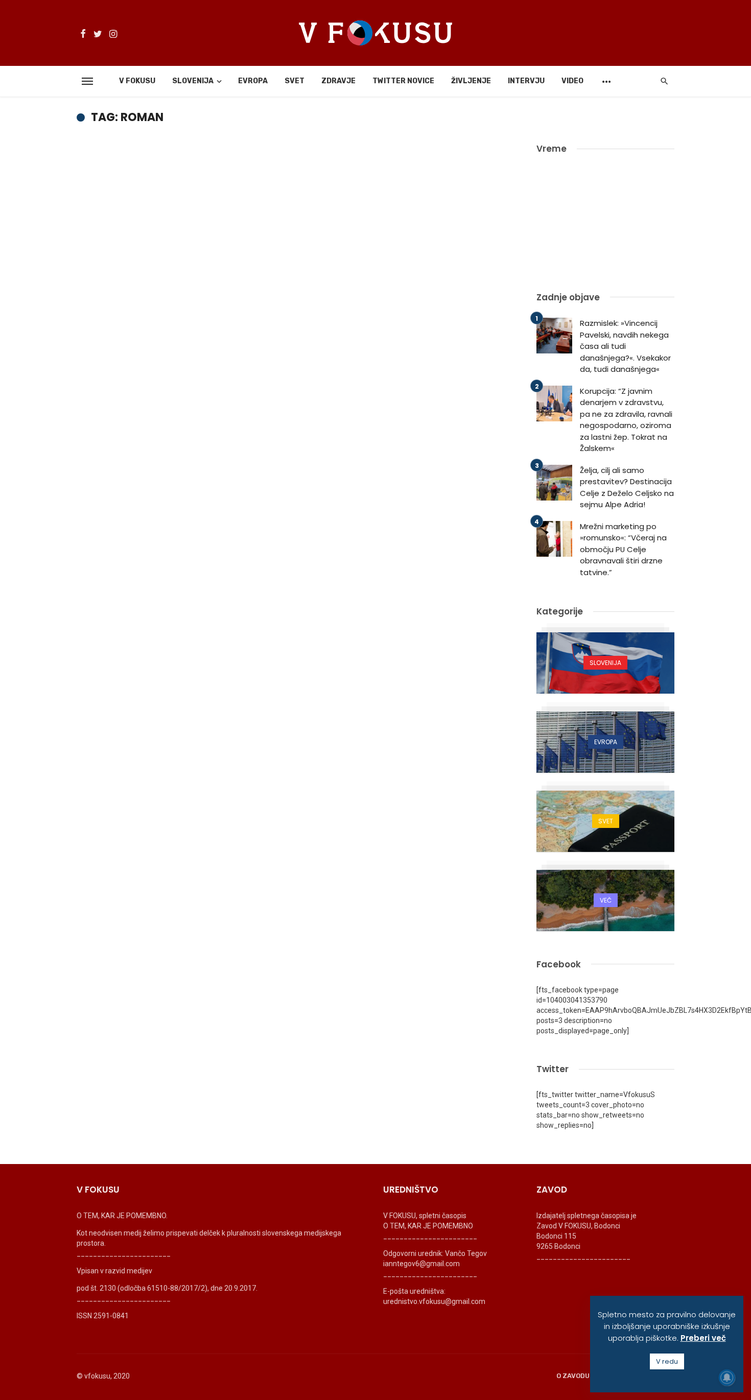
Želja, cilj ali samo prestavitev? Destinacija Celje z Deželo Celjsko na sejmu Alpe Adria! (627, 487)
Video (572, 81)
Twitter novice (403, 81)
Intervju (526, 81)
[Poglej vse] (605, 663)
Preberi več (703, 1338)
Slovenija (193, 81)
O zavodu (573, 1376)
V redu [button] (667, 1361)
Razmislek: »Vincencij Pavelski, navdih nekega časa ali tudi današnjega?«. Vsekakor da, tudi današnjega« (625, 346)
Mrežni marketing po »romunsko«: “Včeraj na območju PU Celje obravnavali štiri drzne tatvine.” (623, 549)
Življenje (471, 81)
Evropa (253, 81)
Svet (294, 81)
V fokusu (137, 81)
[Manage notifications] (727, 1377)
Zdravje (338, 81)
